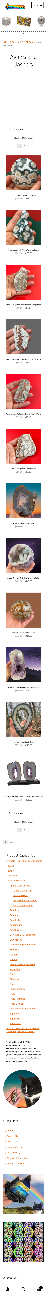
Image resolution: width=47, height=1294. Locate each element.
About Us (11, 1130)
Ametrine (14, 915)
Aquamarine (16, 925)
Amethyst (15, 910)
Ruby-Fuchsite (17, 999)
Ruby (12, 994)
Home (11, 42)
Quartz (13, 984)
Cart (36, 1286)
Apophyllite (15, 920)
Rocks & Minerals (26, 42)
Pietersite (15, 979)
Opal (12, 974)
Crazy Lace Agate (22, 890)
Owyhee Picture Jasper (25, 900)
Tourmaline (15, 1023)
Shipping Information (17, 1158)
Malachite (15, 969)
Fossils (10, 866)
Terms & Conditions (16, 1163)
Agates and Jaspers (20, 885)
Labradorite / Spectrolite (22, 964)
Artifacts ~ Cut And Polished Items (24, 861)
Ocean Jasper (20, 895)
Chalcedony (16, 939)
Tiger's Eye (15, 1018)
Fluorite (14, 954)
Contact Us (12, 1136)
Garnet (13, 959)
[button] (1, 31)
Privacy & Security (15, 1147)
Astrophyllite (16, 930)
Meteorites (11, 875)
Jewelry (10, 871)
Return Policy (13, 1152)
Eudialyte (14, 949)
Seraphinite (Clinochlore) (23, 1008)
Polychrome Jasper (23, 905)
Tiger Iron (15, 1013)
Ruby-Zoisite (16, 1004)
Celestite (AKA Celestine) (23, 935)
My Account (12, 1141)
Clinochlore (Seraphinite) (23, 944)
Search (23, 1289)
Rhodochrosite (17, 989)
